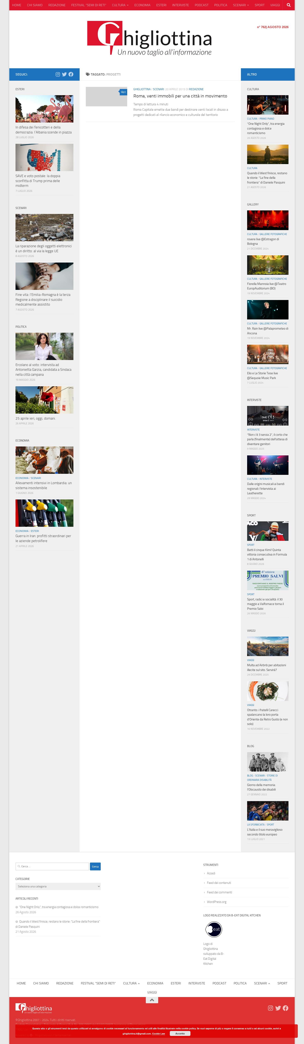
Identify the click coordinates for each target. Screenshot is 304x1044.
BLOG (250, 775)
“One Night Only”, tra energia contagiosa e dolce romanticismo (266, 128)
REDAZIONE (57, 5)
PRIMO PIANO (267, 118)
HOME (16, 5)
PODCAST (201, 5)
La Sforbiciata (256, 824)
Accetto (180, 1033)
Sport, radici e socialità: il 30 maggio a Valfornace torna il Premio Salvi (265, 604)
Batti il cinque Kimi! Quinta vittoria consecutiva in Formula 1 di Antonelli (267, 554)
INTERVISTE (180, 5)
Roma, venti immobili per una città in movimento (180, 96)
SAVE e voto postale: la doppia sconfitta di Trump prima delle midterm (38, 181)
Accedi (211, 873)
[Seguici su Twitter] (64, 74)
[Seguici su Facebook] (70, 74)
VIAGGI (275, 5)
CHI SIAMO (35, 5)
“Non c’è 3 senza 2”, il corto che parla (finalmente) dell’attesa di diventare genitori (267, 439)
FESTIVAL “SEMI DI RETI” (88, 5)
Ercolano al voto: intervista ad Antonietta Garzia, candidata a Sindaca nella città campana (43, 370)
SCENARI (239, 5)
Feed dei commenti (219, 892)
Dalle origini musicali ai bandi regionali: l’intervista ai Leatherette (265, 488)
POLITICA (220, 5)
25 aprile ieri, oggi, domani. (36, 418)
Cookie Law (158, 1033)
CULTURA (119, 5)
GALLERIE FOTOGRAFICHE (273, 234)
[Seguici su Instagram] (57, 74)
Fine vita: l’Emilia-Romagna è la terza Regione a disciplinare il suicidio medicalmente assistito (43, 299)
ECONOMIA (142, 5)
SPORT (260, 5)
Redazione (196, 89)
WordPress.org (216, 902)
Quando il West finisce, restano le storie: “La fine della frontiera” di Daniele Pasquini (267, 177)
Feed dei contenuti (219, 883)
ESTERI (161, 5)
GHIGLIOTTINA (142, 89)
